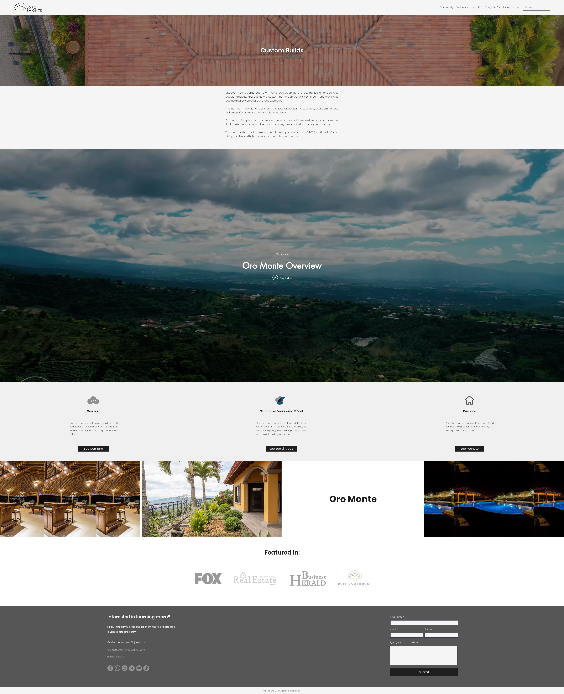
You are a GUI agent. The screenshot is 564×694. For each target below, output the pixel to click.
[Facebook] (110, 668)
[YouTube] (139, 668)
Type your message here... (404, 642)
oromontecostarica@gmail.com (126, 649)
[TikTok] (146, 668)
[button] (446, 7)
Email (393, 629)
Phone (428, 629)
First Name (396, 617)
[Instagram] (124, 668)
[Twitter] (132, 668)
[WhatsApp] (117, 668)
